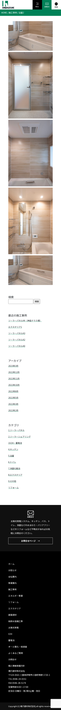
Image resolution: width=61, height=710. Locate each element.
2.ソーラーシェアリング (19, 436)
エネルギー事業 (15, 595)
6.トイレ (12, 462)
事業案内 (12, 583)
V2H (10, 633)
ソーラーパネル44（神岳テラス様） (25, 320)
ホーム (11, 563)
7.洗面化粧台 (14, 468)
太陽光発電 (13, 627)
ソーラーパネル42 (16, 339)
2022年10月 (14, 384)
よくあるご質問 (15, 653)
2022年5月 (13, 397)
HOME (4, 12)
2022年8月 (13, 391)
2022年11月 (14, 378)
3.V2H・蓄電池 (15, 442)
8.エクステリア (15, 474)
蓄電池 (11, 640)
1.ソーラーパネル (16, 430)
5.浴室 (11, 455)
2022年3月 (13, 404)
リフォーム (13, 487)
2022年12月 (14, 372)
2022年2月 (13, 410)
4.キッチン (13, 449)
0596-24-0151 (19, 678)
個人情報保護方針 (16, 665)
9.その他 (12, 481)
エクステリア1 (15, 326)
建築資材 (12, 614)
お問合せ (12, 659)
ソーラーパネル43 (16, 333)
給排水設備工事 (15, 621)
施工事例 (13, 12)
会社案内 (12, 576)
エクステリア (14, 608)
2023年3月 (13, 365)
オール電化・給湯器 (17, 646)
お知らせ (12, 570)
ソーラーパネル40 (16, 345)
